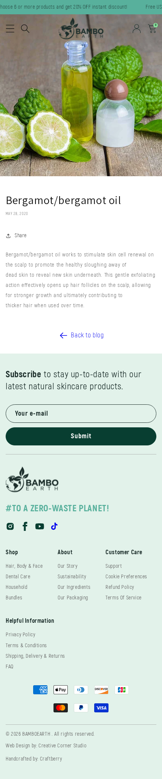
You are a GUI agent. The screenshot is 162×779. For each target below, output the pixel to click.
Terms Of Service (123, 598)
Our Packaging (73, 598)
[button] (10, 28)
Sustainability (72, 576)
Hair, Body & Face (24, 566)
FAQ (10, 666)
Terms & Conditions (26, 645)
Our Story (67, 566)
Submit (81, 436)
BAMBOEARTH (36, 734)
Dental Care (18, 576)
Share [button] (21, 235)
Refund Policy (119, 587)
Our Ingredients (74, 587)
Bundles (14, 598)
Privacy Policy (20, 634)
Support (113, 566)
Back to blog (87, 335)
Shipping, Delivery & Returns (35, 656)
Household (16, 587)
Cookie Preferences (126, 576)
